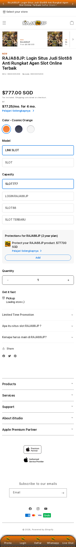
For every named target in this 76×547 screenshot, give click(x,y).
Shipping (19, 97)
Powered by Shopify (43, 529)
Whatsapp (53, 542)
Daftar (38, 542)
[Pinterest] (16, 356)
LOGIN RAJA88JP (16, 196)
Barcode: (26, 74)
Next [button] (72, 4)
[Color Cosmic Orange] (6, 129)
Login (23, 542)
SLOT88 (10, 208)
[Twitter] (10, 356)
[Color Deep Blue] (19, 129)
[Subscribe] (63, 492)
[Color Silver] (31, 129)
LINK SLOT (12, 150)
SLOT (9, 162)
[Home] (34, 23)
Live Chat (68, 542)
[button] (4, 23)
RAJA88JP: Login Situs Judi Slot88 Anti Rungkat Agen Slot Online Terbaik (38, 3)
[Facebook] (4, 356)
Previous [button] (3, 4)
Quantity (8, 271)
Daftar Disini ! (49, 5)
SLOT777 (11, 184)
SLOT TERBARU (15, 219)
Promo (8, 542)
